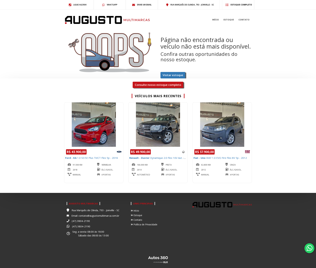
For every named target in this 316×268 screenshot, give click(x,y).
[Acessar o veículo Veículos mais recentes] (93, 124)
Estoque (229, 19)
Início (215, 19)
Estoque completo (241, 4)
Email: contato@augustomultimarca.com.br (95, 215)
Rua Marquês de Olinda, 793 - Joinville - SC (192, 4)
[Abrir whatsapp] (309, 248)
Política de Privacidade (145, 224)
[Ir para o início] (86, 20)
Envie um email (144, 4)
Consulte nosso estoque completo (158, 85)
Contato (244, 19)
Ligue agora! (80, 4)
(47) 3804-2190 (81, 221)
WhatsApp (111, 4)
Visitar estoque (173, 75)
